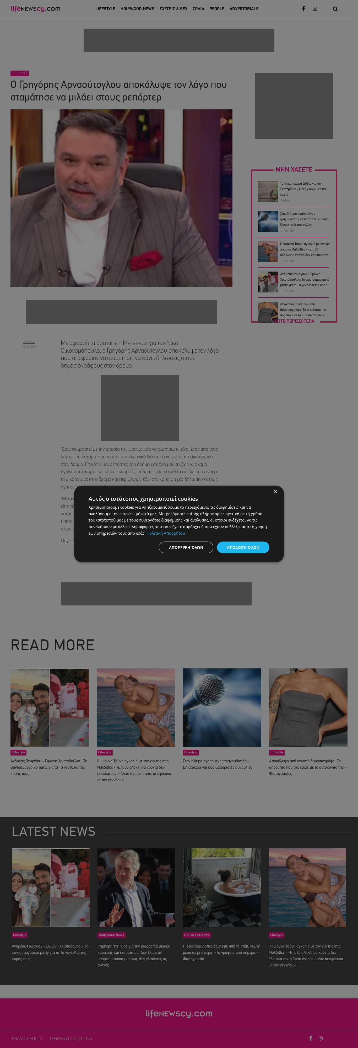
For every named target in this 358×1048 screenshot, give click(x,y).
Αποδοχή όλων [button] (243, 547)
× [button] (275, 492)
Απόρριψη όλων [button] (186, 547)
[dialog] (179, 524)
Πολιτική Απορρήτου (166, 532)
